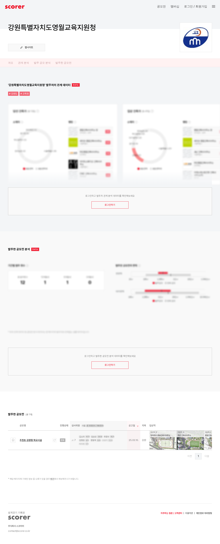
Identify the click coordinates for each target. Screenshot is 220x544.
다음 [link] (207, 456)
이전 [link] (189, 456)
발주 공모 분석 (42, 62)
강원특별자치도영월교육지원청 (52, 27)
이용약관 (189, 513)
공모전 (161, 6)
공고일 (132, 425)
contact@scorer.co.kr (19, 531)
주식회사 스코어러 (16, 526)
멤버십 (175, 6)
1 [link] (198, 456)
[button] (216, 6)
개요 (10, 62)
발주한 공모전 (63, 62)
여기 (52, 479)
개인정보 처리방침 (204, 513)
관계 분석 (23, 62)
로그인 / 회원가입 (195, 6)
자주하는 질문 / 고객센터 (171, 513)
